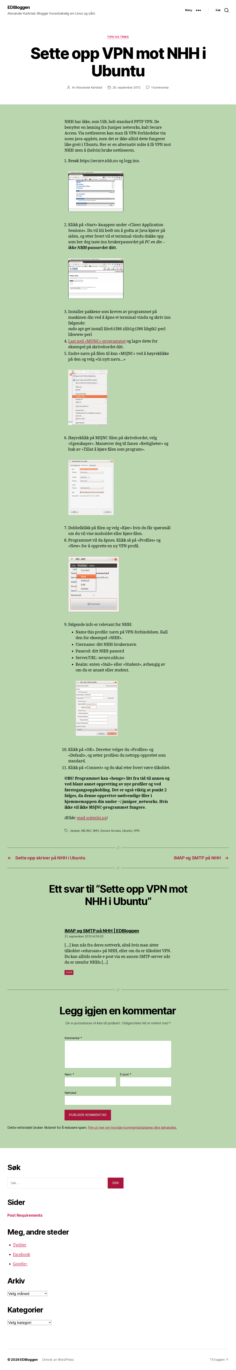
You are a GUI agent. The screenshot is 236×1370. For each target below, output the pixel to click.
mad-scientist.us (91, 818)
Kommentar (73, 1038)
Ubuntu (127, 830)
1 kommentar (160, 87)
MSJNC (86, 830)
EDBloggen (18, 7)
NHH (96, 830)
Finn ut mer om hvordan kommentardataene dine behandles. (132, 1127)
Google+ (20, 1264)
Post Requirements (24, 1215)
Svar (69, 972)
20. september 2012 (126, 87)
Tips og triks (118, 37)
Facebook (21, 1254)
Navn (69, 1074)
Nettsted (70, 1092)
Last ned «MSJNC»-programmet (97, 341)
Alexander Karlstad (89, 87)
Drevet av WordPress (58, 1360)
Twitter (19, 1245)
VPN (136, 830)
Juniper (75, 830)
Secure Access (110, 830)
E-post (125, 1074)
